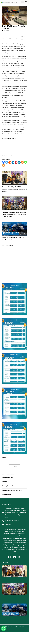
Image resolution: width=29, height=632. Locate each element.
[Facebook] (3, 162)
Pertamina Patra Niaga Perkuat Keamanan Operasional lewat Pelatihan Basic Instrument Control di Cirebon (14, 214)
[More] (3, 165)
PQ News (6, 30)
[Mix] (22, 162)
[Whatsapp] (25, 162)
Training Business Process (9, 486)
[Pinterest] (16, 162)
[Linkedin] (13, 162)
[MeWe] (19, 162)
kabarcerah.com (11, 156)
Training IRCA (6, 481)
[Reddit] (9, 162)
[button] (22, 2)
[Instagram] (19, 557)
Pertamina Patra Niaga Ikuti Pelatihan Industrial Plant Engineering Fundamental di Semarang (14, 189)
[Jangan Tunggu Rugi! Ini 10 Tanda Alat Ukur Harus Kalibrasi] (14, 222)
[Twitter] (6, 162)
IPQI (11, 627)
